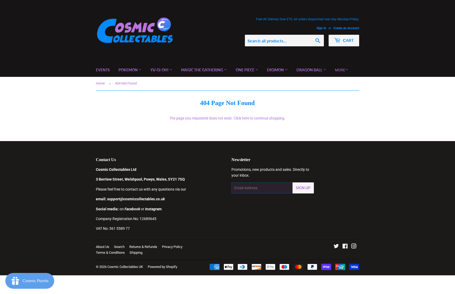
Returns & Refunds (143, 247)
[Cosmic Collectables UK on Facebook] (345, 247)
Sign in (321, 28)
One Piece (245, 70)
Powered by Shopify (162, 267)
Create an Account (346, 28)
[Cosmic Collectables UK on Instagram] (354, 247)
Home (100, 83)
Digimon (276, 70)
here (245, 118)
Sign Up (303, 188)
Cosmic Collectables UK (125, 267)
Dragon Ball (309, 70)
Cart (348, 40)
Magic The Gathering (202, 70)
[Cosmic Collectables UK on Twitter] (336, 247)
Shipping (136, 253)
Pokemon (128, 70)
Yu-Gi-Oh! (159, 70)
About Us (102, 247)
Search (119, 247)
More (340, 70)
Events (103, 70)
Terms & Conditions (110, 253)
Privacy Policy (172, 247)
